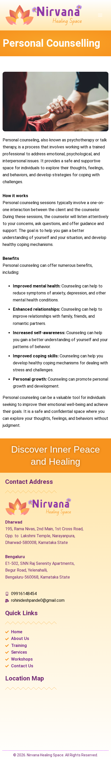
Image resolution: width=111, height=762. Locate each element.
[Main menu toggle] (100, 15)
